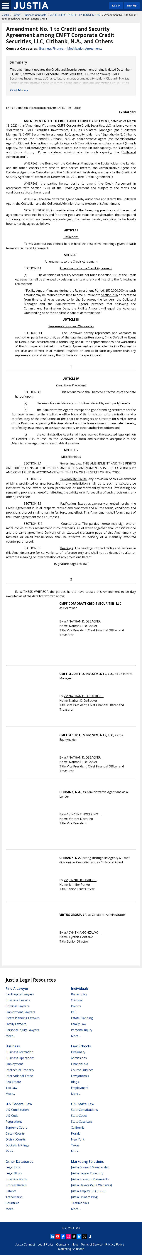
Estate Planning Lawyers (23, 1018)
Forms (16, 14)
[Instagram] (68, 1236)
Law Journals (80, 1076)
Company (62, 1244)
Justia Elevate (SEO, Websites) (91, 1185)
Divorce (76, 1006)
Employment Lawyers (20, 1012)
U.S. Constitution (17, 1110)
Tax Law (11, 1088)
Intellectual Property (20, 1070)
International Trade (19, 1076)
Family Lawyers (16, 1024)
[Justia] (30, 5)
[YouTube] (57, 1236)
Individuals (80, 988)
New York (77, 1139)
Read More (18, 90)
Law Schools (81, 1046)
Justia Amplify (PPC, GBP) (88, 1191)
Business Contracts (35, 14)
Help (75, 1244)
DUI (73, 1012)
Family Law (78, 1024)
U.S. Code (12, 1116)
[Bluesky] (79, 1236)
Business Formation (19, 1052)
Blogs (75, 1082)
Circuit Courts (15, 1133)
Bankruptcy (79, 994)
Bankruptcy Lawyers (20, 994)
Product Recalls (16, 1185)
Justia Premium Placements (90, 1179)
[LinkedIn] (52, 1236)
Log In (116, 5)
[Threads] (74, 1236)
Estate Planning (82, 1018)
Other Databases (19, 1161)
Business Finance (51, 48)
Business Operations (20, 1058)
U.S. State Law (82, 1104)
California (77, 1127)
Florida (75, 1133)
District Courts (16, 1139)
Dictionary (78, 1052)
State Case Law (81, 1122)
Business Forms (17, 1179)
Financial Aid (79, 1064)
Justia (5, 14)
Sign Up (132, 5)
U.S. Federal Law (19, 1104)
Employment (14, 1064)
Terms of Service (92, 1244)
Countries (12, 1203)
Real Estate (13, 1082)
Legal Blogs (14, 1173)
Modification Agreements (84, 48)
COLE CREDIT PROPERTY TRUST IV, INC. (75, 14)
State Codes (79, 1116)
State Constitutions (84, 1110)
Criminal (76, 1000)
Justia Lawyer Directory (87, 1173)
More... (10, 1036)
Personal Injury (81, 1030)
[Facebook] (63, 1236)
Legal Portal (45, 1244)
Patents (11, 1191)
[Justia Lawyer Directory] (90, 1236)
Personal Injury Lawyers (22, 1030)
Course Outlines (82, 1070)
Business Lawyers (18, 1000)
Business (13, 1046)
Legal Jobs (13, 1167)
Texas (75, 1145)
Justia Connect (25, 1244)
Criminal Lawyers (17, 1006)
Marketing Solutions (87, 1161)
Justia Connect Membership (90, 1167)
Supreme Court (16, 1127)
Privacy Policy (114, 1244)
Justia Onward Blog (84, 1197)
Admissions (79, 1058)
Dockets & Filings (17, 1145)
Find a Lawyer (17, 988)
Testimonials (80, 1203)
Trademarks (14, 1197)
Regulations (14, 1122)
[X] (84, 1236)
